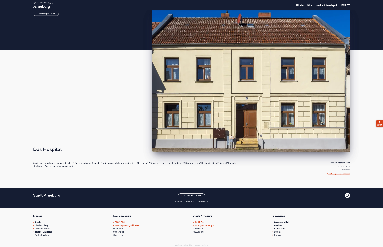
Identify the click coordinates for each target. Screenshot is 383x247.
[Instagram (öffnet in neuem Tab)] (347, 195)
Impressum (178, 201)
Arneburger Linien (46, 14)
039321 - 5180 (199, 222)
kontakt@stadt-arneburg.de (204, 225)
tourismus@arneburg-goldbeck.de (127, 225)
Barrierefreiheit (203, 201)
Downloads (278, 225)
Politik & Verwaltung (42, 235)
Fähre (309, 5)
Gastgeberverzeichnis (281, 222)
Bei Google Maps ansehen (339, 174)
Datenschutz (190, 201)
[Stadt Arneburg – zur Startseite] (43, 5)
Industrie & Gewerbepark (326, 5)
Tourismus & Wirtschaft (43, 228)
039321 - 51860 (120, 222)
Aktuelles (300, 5)
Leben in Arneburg (41, 225)
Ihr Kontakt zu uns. (192, 195)
